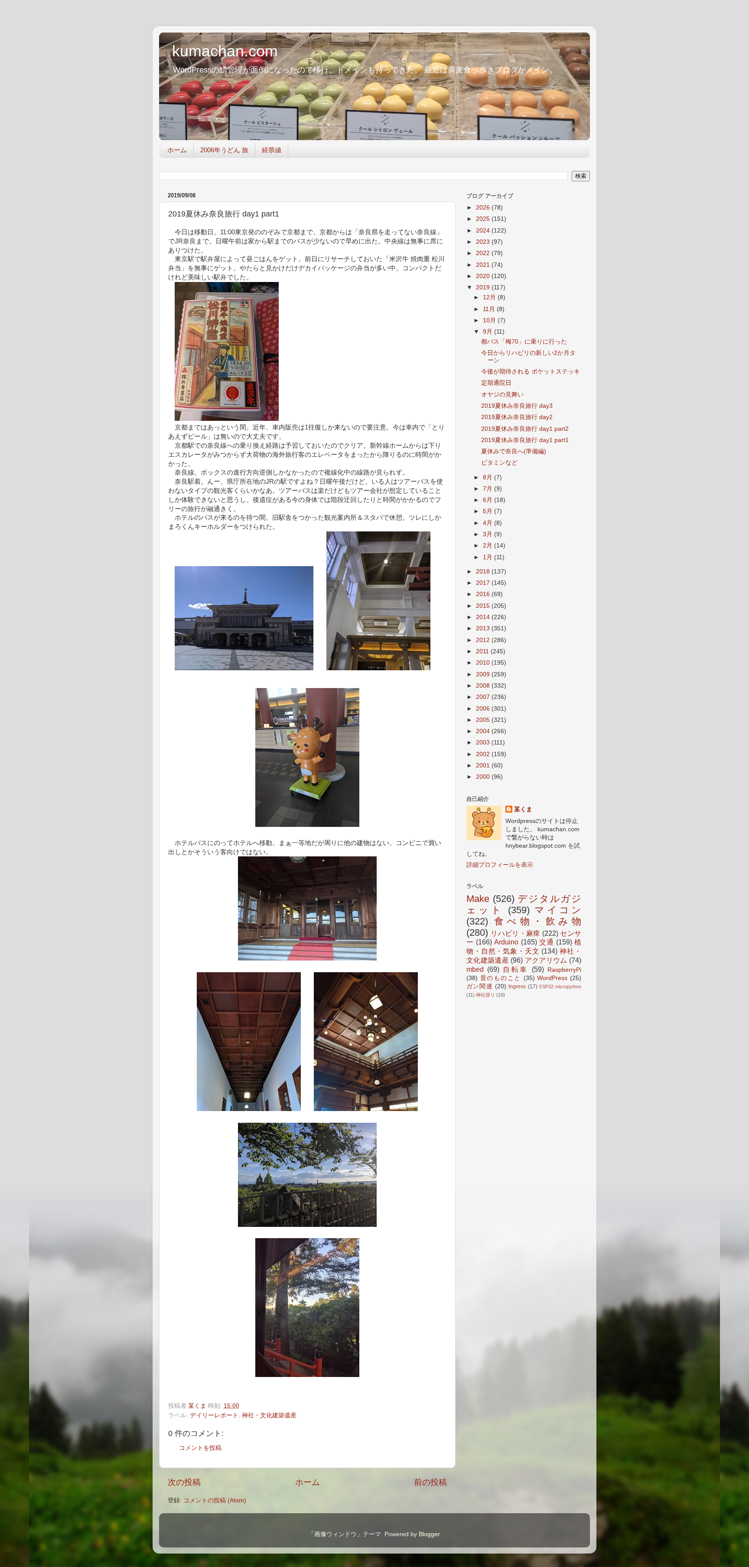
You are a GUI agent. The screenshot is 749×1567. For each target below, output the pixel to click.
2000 (484, 777)
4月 (488, 523)
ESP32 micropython (560, 986)
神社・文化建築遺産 (269, 1415)
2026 (484, 207)
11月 (490, 309)
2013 (484, 628)
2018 (484, 571)
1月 (488, 557)
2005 (484, 720)
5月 (488, 511)
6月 (488, 500)
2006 (484, 708)
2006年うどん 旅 (224, 150)
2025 (484, 219)
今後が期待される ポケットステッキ (530, 371)
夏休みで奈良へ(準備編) (513, 451)
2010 (484, 662)
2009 (484, 674)
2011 (483, 651)
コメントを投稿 (200, 1448)
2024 (484, 230)
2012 (484, 640)
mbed (475, 969)
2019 (484, 287)
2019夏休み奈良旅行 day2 (517, 417)
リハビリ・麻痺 (515, 933)
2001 (484, 765)
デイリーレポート (214, 1415)
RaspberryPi (564, 970)
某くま (523, 809)
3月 (488, 534)
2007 (484, 697)
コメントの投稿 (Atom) (214, 1500)
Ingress (517, 986)
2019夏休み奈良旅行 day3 (517, 406)
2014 (484, 617)
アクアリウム (546, 960)
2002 (484, 754)
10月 (490, 320)
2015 (484, 606)
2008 (484, 685)
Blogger (429, 1534)
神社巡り (485, 994)
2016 (484, 594)
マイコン (557, 910)
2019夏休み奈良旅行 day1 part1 (525, 440)
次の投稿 (184, 1482)
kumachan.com (225, 51)
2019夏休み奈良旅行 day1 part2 (525, 429)
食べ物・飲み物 (537, 921)
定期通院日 (496, 383)
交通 (546, 942)
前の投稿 (430, 1482)
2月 (488, 545)
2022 (484, 253)
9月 (488, 331)
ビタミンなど (499, 462)
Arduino (506, 942)
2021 (484, 265)
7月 (488, 488)
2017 (484, 583)
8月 (488, 477)
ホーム (177, 150)
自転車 (516, 969)
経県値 (271, 150)
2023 (484, 242)
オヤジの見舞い (502, 394)
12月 (490, 297)
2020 (484, 276)
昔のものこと (500, 978)
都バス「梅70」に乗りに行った (524, 341)
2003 (484, 742)
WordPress (552, 978)
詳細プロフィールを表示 (499, 865)
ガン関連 (479, 986)
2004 (484, 731)
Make (477, 898)
